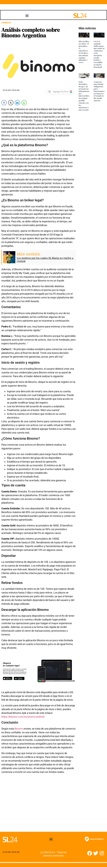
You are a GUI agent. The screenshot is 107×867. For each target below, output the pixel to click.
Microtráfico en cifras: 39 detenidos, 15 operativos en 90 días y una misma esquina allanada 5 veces (84, 52)
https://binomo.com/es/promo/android (22, 716)
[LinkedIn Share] (17, 102)
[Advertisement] (38, 804)
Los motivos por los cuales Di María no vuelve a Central (45, 259)
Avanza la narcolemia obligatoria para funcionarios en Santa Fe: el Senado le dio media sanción (99, 91)
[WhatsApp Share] (24, 102)
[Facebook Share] (4, 102)
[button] (27, 15)
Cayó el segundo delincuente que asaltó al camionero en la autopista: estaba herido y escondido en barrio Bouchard (99, 54)
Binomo (18, 728)
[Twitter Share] (10, 102)
